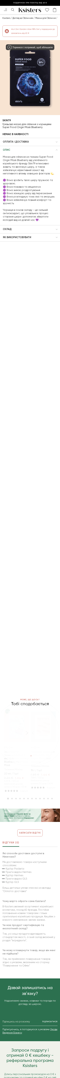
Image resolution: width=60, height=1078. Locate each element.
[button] (30, 142)
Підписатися (50, 1022)
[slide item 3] (16, 798)
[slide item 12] (52, 798)
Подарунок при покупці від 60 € (30, 3)
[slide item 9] (40, 798)
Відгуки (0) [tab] (10, 842)
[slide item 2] (12, 798)
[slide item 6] (28, 798)
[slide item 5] (24, 798)
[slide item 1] (8, 798)
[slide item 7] (32, 798)
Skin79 (6, 120)
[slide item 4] (20, 798)
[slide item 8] (36, 798)
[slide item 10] (44, 798)
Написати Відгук (30, 833)
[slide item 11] (48, 798)
